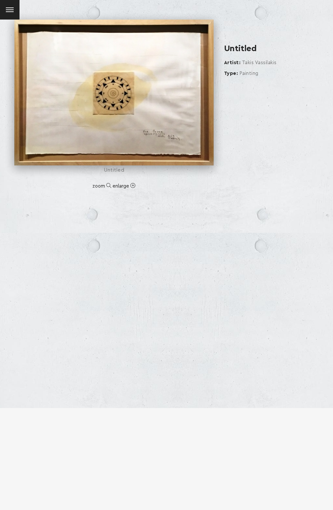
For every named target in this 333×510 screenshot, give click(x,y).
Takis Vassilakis (259, 62)
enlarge (121, 186)
